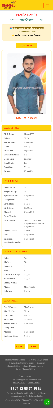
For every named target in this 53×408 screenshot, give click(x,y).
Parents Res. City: (12, 274)
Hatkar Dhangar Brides (38, 360)
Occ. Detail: (9, 163)
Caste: (6, 146)
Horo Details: (9, 220)
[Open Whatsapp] (47, 402)
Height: (7, 138)
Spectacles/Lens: (11, 195)
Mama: (7, 287)
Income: (7, 171)
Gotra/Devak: (10, 216)
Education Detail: (11, 155)
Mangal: (7, 212)
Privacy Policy (19, 383)
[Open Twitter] (22, 389)
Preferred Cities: (11, 336)
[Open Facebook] (13, 389)
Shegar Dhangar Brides (25, 369)
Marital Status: (10, 142)
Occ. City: (8, 167)
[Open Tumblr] (36, 389)
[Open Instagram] (17, 389)
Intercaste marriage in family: (12, 240)
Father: (7, 258)
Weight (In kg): (10, 191)
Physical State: (10, 231)
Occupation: (9, 159)
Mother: (7, 262)
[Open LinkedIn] (26, 389)
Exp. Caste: (9, 315)
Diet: (6, 235)
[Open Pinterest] (40, 389)
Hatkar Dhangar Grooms (15, 360)
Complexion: (9, 200)
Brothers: (8, 266)
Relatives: (8, 291)
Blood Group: (10, 187)
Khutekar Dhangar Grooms (22, 363)
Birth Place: (9, 204)
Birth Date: (9, 134)
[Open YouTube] (31, 389)
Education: (9, 151)
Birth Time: (9, 208)
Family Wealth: (10, 283)
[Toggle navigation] (47, 5)
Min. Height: (9, 311)
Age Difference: (10, 307)
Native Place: (9, 279)
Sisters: (7, 270)
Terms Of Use (33, 383)
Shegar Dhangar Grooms (33, 366)
